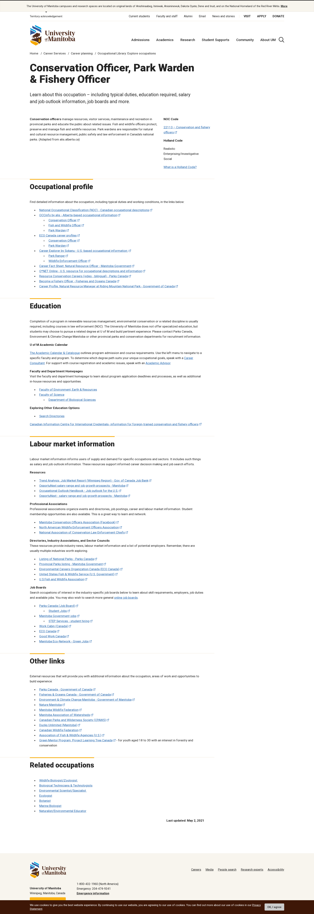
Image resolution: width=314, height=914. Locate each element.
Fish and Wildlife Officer (65, 225)
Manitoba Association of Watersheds (64, 715)
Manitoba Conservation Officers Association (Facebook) (77, 522)
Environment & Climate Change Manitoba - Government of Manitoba (85, 699)
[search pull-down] (281, 39)
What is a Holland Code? (180, 167)
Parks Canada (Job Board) (57, 606)
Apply (261, 16)
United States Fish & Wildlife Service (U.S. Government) (76, 574)
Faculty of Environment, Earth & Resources (68, 389)
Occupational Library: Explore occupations (127, 53)
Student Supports (215, 40)
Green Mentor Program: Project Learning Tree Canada (75, 740)
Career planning (82, 53)
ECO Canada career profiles (58, 235)
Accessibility (276, 869)
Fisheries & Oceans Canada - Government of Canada (75, 694)
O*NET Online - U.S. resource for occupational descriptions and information (90, 271)
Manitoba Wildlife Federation (58, 710)
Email (202, 16)
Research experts (252, 869)
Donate (278, 16)
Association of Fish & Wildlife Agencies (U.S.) (70, 735)
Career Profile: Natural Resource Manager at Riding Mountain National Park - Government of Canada (107, 286)
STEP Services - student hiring (69, 621)
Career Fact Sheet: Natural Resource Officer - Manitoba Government (85, 266)
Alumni (188, 16)
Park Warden (57, 230)
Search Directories (52, 416)
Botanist (45, 801)
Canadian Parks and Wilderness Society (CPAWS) (72, 720)
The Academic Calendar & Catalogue (55, 353)
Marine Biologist (50, 806)
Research (187, 40)
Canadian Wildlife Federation (58, 730)
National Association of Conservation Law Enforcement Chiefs (82, 532)
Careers (196, 869)
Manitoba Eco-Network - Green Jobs (64, 641)
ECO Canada (47, 631)
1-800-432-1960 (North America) (97, 884)
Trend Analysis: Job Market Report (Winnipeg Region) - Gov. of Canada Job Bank (93, 480)
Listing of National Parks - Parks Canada (66, 559)
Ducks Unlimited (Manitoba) (58, 725)
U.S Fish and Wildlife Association (61, 579)
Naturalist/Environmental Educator (62, 811)
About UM (268, 40)
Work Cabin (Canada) (53, 626)
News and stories (223, 16)
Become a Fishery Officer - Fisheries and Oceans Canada (77, 281)
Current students (139, 16)
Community (245, 40)
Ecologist (45, 795)
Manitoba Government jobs (57, 616)
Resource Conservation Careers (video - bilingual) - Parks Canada (83, 276)
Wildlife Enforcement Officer (68, 261)
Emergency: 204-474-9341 (94, 888)
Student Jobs (58, 611)
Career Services (54, 53)
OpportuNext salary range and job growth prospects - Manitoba (82, 485)
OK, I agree (274, 907)
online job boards (126, 597)
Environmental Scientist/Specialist (63, 790)
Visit (247, 16)
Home (34, 53)
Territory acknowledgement (46, 16)
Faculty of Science (51, 394)
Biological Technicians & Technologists (65, 785)
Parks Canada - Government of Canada (65, 689)
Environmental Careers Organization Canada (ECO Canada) (79, 569)
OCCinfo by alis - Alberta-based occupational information (78, 215)
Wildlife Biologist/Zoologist (58, 780)
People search (227, 869)
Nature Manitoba (50, 705)
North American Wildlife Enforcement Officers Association (79, 527)
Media (210, 869)
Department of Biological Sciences (72, 400)
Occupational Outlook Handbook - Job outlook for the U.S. (78, 490)
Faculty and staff (167, 16)
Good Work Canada (52, 636)
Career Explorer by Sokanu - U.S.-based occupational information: (83, 251)
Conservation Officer (63, 220)
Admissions (140, 40)
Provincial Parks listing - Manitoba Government (71, 564)
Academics (165, 40)
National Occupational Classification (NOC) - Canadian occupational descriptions (94, 210)
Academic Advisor (158, 363)
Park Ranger (57, 256)
